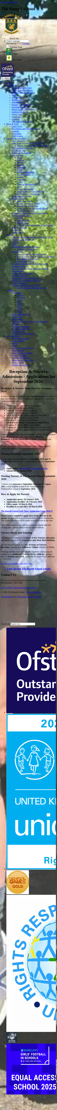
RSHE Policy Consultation (28, 194)
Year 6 (19, 312)
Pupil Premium (18, 350)
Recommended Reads (21, 326)
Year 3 (19, 305)
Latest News (17, 126)
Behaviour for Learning (21, 153)
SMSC (20, 218)
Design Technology (25, 189)
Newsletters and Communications (26, 129)
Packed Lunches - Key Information (31, 254)
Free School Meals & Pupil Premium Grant (30, 264)
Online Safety (17, 319)
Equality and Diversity (21, 105)
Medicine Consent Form (27, 249)
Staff (14, 95)
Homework (16, 230)
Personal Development (21, 215)
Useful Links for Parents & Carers (26, 281)
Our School (11, 85)
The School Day (18, 150)
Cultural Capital (23, 220)
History (20, 177)
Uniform (15, 242)
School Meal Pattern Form (28, 259)
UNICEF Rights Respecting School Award (35, 225)
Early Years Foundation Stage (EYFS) (28, 143)
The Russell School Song (27, 206)
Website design (7, 597)
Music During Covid (25, 211)
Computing (21, 179)
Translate (26, 43)
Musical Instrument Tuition (28, 203)
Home (9, 83)
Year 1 (19, 300)
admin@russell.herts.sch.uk (25, 587)
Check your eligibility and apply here (16, 563)
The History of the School (22, 121)
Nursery (20, 295)
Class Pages (17, 293)
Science (20, 165)
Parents (9, 235)
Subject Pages (17, 155)
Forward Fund (18, 271)
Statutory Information (21, 338)
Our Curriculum (18, 141)
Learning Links (18, 331)
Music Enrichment (19, 199)
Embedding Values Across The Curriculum (30, 213)
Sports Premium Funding (22, 353)
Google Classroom (19, 283)
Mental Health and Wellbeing (24, 109)
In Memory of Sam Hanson (23, 334)
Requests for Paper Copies (23, 360)
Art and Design (23, 174)
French (20, 182)
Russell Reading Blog (21, 329)
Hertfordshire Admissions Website (33, 468)
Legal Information (33, 592)
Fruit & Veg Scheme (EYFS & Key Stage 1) (35, 256)
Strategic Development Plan (23, 92)
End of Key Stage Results (22, 348)
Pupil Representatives (21, 314)
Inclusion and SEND (20, 107)
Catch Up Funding (19, 355)
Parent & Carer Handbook (23, 240)
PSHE (19, 170)
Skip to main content (9, 2)
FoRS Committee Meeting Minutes (31, 288)
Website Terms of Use (21, 365)
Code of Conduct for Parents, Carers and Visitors (32, 237)
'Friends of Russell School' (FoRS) (26, 285)
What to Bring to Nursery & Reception (33, 146)
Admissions (16, 102)
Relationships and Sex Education (31, 191)
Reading (20, 160)
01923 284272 (7, 587)
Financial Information (21, 358)
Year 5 (19, 309)
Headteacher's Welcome (22, 88)
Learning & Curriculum (16, 138)
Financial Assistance (20, 266)
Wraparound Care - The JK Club (25, 278)
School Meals (17, 252)
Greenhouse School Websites (29, 597)
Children (10, 290)
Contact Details (18, 341)
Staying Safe (17, 317)
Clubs (14, 244)
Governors (16, 97)
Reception (21, 297)
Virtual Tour (17, 114)
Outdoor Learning (19, 227)
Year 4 (19, 307)
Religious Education (25, 172)
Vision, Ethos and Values (22, 90)
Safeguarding (17, 100)
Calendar (15, 131)
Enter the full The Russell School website (29, 568)
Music (19, 186)
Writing (20, 162)
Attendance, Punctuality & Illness (26, 247)
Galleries (15, 119)
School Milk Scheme (25, 261)
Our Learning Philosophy (22, 148)
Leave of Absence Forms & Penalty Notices (30, 268)
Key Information (13, 336)
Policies (15, 343)
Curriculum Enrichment (21, 196)
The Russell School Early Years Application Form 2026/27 (27, 511)
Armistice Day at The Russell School (32, 208)
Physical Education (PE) (27, 184)
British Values (23, 223)
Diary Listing (17, 136)
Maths (19, 158)
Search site (5, 624)
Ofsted (14, 346)
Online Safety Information (23, 273)
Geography (21, 167)
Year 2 (19, 302)
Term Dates (16, 133)
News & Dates (12, 124)
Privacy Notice (18, 362)
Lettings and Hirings (20, 112)
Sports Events (17, 232)
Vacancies (16, 117)
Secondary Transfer (20, 276)
